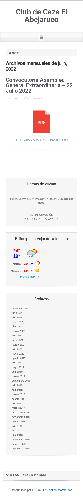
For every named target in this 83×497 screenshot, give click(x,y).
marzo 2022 (18, 331)
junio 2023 (17, 313)
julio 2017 (17, 403)
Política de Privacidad (33, 474)
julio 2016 (17, 426)
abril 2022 (17, 326)
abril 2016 (17, 435)
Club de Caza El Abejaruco (41, 15)
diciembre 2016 (20, 412)
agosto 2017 (18, 399)
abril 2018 (17, 389)
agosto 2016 (18, 421)
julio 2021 (17, 335)
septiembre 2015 (21, 448)
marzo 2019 (18, 376)
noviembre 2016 (21, 417)
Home (15, 52)
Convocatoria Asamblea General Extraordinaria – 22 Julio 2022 (39, 85)
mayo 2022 (18, 322)
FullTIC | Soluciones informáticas (52, 490)
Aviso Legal (13, 474)
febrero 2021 (19, 344)
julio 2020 (17, 349)
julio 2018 (17, 385)
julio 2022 (17, 317)
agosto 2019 (18, 358)
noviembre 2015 (21, 439)
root (39, 98)
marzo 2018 (18, 394)
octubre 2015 (19, 444)
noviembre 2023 (21, 308)
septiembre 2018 (21, 380)
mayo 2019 (18, 367)
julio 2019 (17, 362)
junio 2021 (17, 340)
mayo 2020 (18, 353)
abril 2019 (17, 371)
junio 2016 (17, 430)
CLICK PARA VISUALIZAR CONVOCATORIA (41, 140)
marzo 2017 (18, 407)
